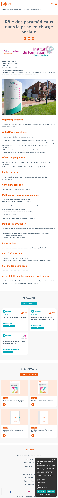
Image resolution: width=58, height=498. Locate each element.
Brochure (6, 398)
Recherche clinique (8, 351)
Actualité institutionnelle (37, 327)
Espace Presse (29, 484)
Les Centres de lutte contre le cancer (29, 456)
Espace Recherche (29, 474)
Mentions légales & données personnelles (25, 496)
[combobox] (52, 459)
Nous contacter (29, 463)
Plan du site (29, 466)
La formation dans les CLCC (20, 9)
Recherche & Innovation (9, 325)
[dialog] (46, 477)
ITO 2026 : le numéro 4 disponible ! (14, 317)
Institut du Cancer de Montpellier (11, 349)
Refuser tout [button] (51, 491)
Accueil (3, 9)
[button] (46, 494)
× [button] (54, 459)
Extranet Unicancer (29, 459)
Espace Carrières (9, 9)
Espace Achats (29, 477)
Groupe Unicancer (7, 323)
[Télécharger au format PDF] (33, 38)
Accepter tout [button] (41, 491)
